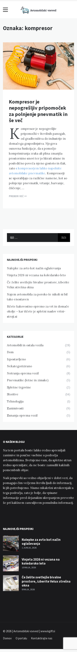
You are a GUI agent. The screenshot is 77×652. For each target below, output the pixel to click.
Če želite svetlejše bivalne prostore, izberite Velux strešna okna (46, 581)
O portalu (21, 638)
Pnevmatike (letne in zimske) (27, 380)
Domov (7, 638)
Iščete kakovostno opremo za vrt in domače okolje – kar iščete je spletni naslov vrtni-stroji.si (38, 311)
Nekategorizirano (19, 366)
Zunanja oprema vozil (22, 415)
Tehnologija (15, 401)
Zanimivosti (15, 408)
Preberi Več (16, 196)
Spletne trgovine (19, 387)
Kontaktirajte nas (41, 638)
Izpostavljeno (16, 359)
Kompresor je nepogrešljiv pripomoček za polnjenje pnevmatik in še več (38, 110)
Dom (10, 352)
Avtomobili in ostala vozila (25, 345)
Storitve (12, 394)
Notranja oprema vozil (23, 373)
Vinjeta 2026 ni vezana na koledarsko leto (36, 275)
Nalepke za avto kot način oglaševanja (34, 268)
